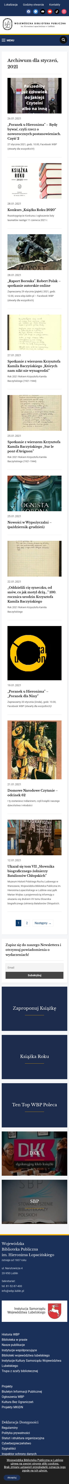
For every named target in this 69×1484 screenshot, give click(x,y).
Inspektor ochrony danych (19, 1454)
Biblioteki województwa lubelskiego (26, 1355)
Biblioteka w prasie (14, 1339)
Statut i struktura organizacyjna (23, 1438)
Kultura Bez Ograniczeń (17, 1402)
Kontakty (54, 4)
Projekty (7, 1386)
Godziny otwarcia (33, 4)
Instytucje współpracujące (19, 1350)
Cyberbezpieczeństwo (16, 1443)
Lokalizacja (11, 4)
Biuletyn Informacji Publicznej (22, 1391)
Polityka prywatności (16, 1433)
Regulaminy (10, 1428)
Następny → (43, 923)
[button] (8, 40)
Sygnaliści (9, 1448)
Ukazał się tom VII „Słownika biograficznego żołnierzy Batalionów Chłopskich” (30, 871)
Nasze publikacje (13, 1345)
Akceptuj (11, 1477)
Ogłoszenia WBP (13, 1397)
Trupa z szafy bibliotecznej (20, 1371)
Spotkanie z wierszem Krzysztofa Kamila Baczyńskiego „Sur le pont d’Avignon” (33, 446)
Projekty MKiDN (12, 1407)
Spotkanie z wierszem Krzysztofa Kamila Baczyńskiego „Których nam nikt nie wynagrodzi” (33, 366)
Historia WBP (11, 1334)
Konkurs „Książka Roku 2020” (31, 210)
